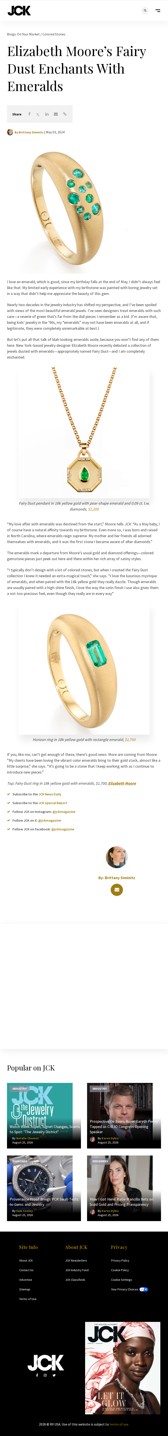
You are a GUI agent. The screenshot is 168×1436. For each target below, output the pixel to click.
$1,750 (130, 739)
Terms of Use (28, 1299)
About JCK (26, 1260)
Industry (19, 1088)
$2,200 (93, 509)
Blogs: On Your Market (23, 34)
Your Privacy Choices (124, 1289)
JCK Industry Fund (77, 1270)
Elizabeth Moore (122, 783)
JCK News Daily (49, 794)
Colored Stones (53, 34)
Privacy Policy (120, 1260)
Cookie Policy (120, 1270)
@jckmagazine (63, 811)
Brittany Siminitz (31, 132)
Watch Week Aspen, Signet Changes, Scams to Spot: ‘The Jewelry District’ (45, 1129)
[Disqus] (84, 985)
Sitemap (24, 1289)
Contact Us (26, 1270)
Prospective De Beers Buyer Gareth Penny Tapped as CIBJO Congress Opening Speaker (124, 1126)
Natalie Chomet (27, 1138)
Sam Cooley (24, 1211)
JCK (19, 11)
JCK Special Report (52, 803)
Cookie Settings (121, 1280)
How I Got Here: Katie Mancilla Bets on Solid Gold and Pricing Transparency (121, 1202)
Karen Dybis (110, 1138)
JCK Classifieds (75, 1280)
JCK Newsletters (76, 1260)
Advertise (25, 1280)
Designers (100, 1161)
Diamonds (19, 1161)
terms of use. (119, 1424)
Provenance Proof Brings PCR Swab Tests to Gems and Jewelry (44, 1202)
